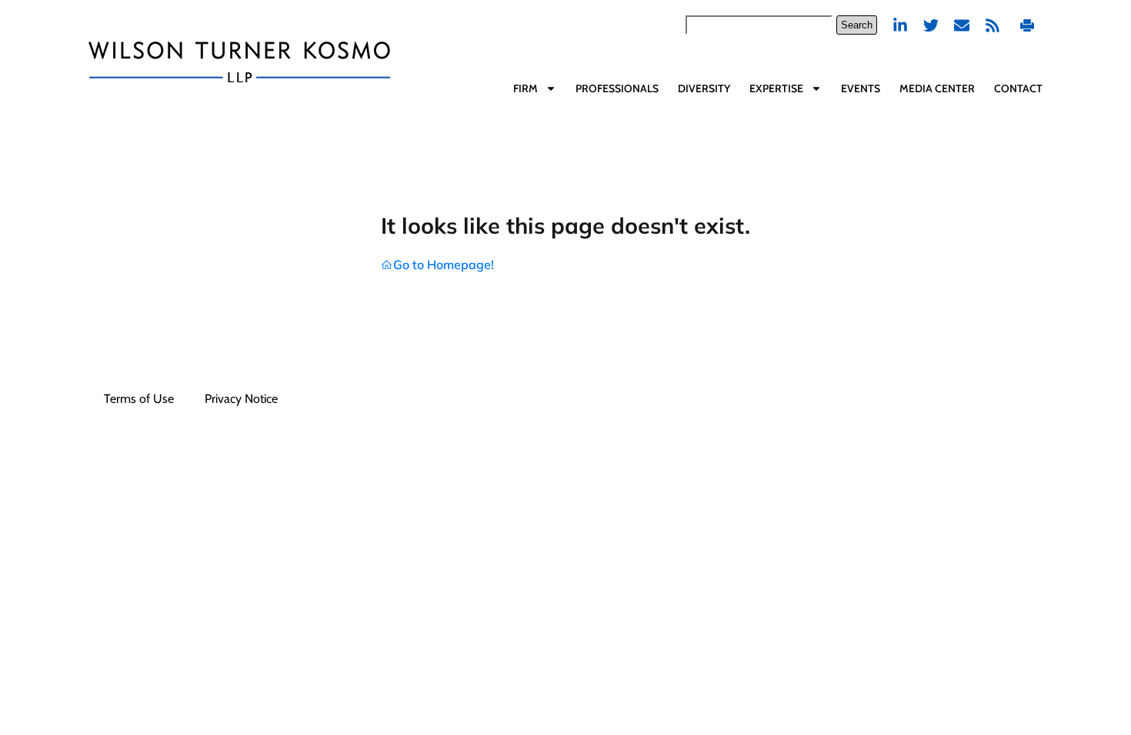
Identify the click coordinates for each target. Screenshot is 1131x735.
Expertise (776, 88)
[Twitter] (931, 25)
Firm (525, 88)
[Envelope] (961, 25)
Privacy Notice (241, 398)
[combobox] (759, 25)
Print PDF (1029, 25)
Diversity (704, 88)
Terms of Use (139, 398)
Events (860, 88)
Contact (1018, 88)
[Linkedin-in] (900, 25)
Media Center (937, 88)
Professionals (617, 88)
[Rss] (992, 25)
